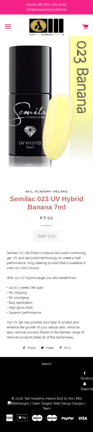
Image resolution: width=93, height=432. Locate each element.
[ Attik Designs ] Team (64, 403)
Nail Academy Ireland (40, 398)
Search (46, 364)
